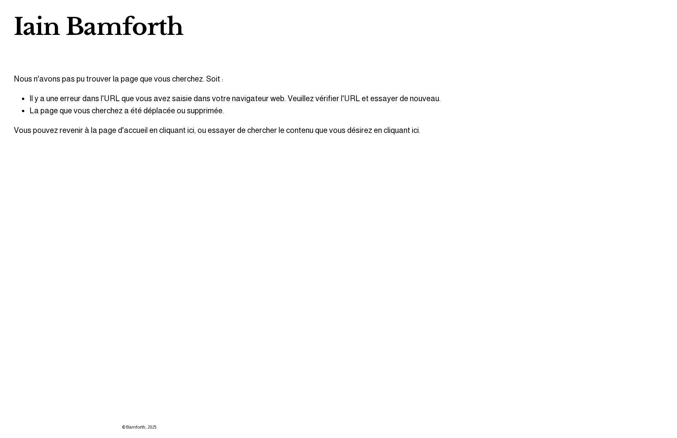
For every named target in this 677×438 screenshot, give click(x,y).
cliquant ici (176, 130)
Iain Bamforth (99, 26)
